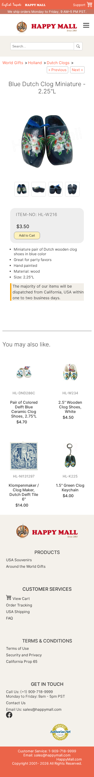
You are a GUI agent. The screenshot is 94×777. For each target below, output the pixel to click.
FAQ (9, 618)
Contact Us (16, 703)
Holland (35, 62)
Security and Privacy (24, 655)
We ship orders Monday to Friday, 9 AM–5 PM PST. (47, 12)
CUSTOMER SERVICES (47, 589)
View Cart (21, 598)
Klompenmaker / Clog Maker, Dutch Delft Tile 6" (24, 492)
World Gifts (12, 62)
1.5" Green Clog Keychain (70, 487)
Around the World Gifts (26, 566)
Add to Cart (27, 235)
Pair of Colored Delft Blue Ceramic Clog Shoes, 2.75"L (24, 409)
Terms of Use (17, 648)
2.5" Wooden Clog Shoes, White (70, 407)
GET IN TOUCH (47, 684)
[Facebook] (9, 716)
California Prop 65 (21, 661)
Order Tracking (19, 605)
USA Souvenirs (19, 560)
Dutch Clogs (58, 62)
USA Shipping (18, 611)
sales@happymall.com (42, 709)
